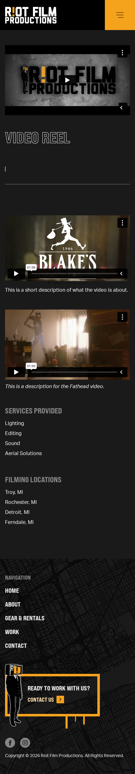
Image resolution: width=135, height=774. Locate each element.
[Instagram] (25, 743)
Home (12, 590)
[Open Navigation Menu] (120, 15)
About (13, 604)
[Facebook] (10, 743)
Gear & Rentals (25, 618)
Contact (16, 645)
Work (12, 632)
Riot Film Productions (62, 756)
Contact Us (41, 699)
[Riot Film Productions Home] (31, 15)
